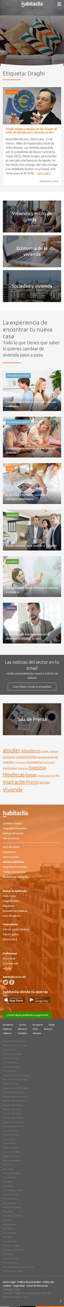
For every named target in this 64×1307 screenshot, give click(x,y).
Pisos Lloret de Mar (12, 1207)
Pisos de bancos (12, 915)
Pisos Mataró (9, 1228)
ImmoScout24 (34, 1293)
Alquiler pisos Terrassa (13, 1118)
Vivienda (12, 789)
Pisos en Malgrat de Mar (14, 1041)
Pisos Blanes (8, 1182)
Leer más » (44, 173)
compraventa (26, 757)
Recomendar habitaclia (15, 876)
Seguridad (19, 1285)
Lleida (52, 1025)
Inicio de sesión (11, 847)
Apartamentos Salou (12, 1054)
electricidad (10, 768)
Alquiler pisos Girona (12, 1105)
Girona (22, 1025)
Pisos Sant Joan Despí (13, 1250)
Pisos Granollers (10, 1194)
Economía (12, 92)
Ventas (44, 782)
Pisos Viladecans (10, 1263)
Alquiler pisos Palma (12, 1114)
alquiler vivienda (49, 751)
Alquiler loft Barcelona (13, 1092)
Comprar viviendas (11, 1156)
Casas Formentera (11, 1135)
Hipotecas (14, 774)
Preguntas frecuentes (15, 828)
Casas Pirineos (9, 1050)
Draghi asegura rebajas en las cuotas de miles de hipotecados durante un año (31, 130)
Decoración (49, 762)
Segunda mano (11, 901)
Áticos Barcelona (10, 1058)
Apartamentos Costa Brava (15, 1045)
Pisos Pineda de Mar (12, 1216)
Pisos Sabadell (9, 1241)
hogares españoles (46, 775)
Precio (32, 782)
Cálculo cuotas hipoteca (16, 929)
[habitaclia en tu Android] (39, 1002)
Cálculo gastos (11, 934)
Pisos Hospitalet (10, 1199)
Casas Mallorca (9, 1143)
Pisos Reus (8, 1220)
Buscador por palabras (15, 910)
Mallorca (7, 1029)
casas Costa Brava (11, 1131)
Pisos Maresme (10, 1071)
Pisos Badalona (10, 1177)
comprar (9, 757)
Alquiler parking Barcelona (15, 1101)
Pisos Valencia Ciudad (13, 1190)
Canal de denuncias (37, 1285)
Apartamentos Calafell (13, 1126)
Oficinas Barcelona (11, 1173)
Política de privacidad (29, 1282)
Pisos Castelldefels (11, 1152)
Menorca (22, 1029)
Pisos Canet (8, 1186)
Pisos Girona (8, 1165)
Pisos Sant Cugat (10, 1246)
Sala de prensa (11, 838)
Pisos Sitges (8, 1254)
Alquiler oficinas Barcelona (15, 1096)
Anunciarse (9, 958)
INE (57, 775)
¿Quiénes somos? (12, 823)
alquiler (11, 750)
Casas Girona (9, 1139)
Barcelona (8, 1025)
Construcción (20, 762)
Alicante (37, 1033)
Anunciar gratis (11, 857)
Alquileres (30, 750)
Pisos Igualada (9, 1203)
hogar (31, 774)
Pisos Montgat (9, 1233)
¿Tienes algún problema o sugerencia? (27, 1015)
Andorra (48, 1029)
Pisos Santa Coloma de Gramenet (18, 1267)
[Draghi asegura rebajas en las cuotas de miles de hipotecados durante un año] (32, 105)
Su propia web (10, 963)
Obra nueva (9, 896)
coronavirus (34, 762)
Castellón (22, 1033)
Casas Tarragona (10, 1148)
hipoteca (37, 767)
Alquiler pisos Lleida (12, 1109)
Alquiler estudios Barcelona (16, 1088)
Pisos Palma (8, 1211)
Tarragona (37, 1025)
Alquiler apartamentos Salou (16, 1075)
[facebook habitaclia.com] (11, 982)
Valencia (7, 1033)
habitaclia (20, 1293)
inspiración (14, 782)
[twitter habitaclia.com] (5, 982)
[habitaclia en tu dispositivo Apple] (15, 1002)
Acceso (7, 968)
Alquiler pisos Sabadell (13, 1122)
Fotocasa (8, 1293)
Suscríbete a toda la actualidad (32, 686)
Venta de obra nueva (13, 1271)
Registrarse (9, 852)
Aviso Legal (9, 1282)
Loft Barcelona (10, 1062)
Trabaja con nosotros (14, 871)
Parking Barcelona (11, 1067)
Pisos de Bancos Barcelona (15, 1079)
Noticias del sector (13, 833)
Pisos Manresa (9, 1224)
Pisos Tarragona (10, 1258)
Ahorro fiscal (10, 939)
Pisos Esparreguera (11, 1160)
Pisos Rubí (7, 1237)
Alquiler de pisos (10, 1084)
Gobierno (23, 768)
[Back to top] (56, 1299)
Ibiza (35, 1029)
